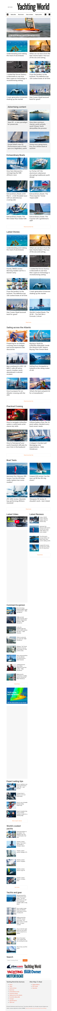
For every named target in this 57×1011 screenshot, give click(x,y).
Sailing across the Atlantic (19, 327)
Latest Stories (13, 232)
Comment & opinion (16, 605)
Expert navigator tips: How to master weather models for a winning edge (22, 813)
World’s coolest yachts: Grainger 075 (22, 851)
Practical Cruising (15, 406)
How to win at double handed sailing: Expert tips (22, 804)
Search (25, 960)
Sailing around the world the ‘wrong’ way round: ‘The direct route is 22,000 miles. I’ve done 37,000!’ (22, 921)
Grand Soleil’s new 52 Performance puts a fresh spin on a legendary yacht (17, 146)
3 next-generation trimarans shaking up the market (17, 98)
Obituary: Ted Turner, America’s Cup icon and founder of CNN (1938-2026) (22, 648)
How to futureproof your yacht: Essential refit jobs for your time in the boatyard (17, 445)
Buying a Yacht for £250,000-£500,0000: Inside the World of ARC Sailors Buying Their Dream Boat (39, 346)
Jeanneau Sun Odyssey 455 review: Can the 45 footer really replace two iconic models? (16, 479)
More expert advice (17, 820)
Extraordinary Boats (16, 155)
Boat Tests (12, 460)
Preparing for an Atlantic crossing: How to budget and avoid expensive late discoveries (16, 346)
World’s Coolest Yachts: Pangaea (21, 860)
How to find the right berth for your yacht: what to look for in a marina (22, 931)
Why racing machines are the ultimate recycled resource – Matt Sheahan (22, 657)
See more (17, 887)
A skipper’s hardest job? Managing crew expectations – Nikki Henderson (38, 446)
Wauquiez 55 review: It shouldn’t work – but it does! (40, 500)
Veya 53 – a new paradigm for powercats (17, 123)
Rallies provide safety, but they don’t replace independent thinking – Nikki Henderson (22, 620)
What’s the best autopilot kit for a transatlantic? (40, 392)
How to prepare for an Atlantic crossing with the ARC (16, 393)
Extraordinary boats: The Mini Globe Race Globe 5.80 (16, 218)
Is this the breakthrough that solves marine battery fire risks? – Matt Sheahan (22, 630)
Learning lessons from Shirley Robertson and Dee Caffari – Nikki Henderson (21, 667)
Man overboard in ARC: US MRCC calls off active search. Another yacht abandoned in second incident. (16, 370)
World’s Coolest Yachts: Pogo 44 (21, 869)
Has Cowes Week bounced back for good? (39, 98)
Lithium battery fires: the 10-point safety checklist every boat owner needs (40, 424)
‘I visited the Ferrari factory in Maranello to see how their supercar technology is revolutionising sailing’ (17, 77)
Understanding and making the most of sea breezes (17, 55)
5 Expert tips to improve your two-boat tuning (21, 795)
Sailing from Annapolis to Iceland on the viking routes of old (39, 368)
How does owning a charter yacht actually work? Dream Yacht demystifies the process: (38, 125)
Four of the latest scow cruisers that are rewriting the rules (22, 939)
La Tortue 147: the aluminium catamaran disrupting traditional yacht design (40, 174)
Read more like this (28, 226)
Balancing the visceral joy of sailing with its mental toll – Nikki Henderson (22, 676)
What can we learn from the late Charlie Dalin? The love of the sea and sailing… (40, 56)
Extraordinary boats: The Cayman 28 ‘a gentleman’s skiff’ (39, 219)
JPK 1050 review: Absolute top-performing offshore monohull (16, 501)
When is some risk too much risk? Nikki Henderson (21, 639)
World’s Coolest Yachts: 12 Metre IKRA (21, 879)
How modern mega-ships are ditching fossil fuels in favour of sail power (22, 910)
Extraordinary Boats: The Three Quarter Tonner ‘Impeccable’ (39, 196)
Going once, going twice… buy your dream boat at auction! (39, 146)
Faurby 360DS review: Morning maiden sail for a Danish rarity (16, 271)
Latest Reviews (37, 514)
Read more (28, 322)
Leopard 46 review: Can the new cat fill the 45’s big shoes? (39, 478)
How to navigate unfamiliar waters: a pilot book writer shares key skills (17, 424)
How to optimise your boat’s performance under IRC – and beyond (22, 786)
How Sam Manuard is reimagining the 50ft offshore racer (14, 173)
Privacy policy (36, 1008)
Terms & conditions (29, 1008)
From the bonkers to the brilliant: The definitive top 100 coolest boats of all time (40, 76)
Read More (17, 684)
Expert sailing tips (15, 781)
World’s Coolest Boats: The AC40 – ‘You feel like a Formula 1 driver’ (39, 314)
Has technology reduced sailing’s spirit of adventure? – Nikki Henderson (22, 610)
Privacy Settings (43, 1008)
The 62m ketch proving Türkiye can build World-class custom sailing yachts (45, 538)
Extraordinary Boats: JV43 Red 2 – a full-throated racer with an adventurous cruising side (17, 197)
